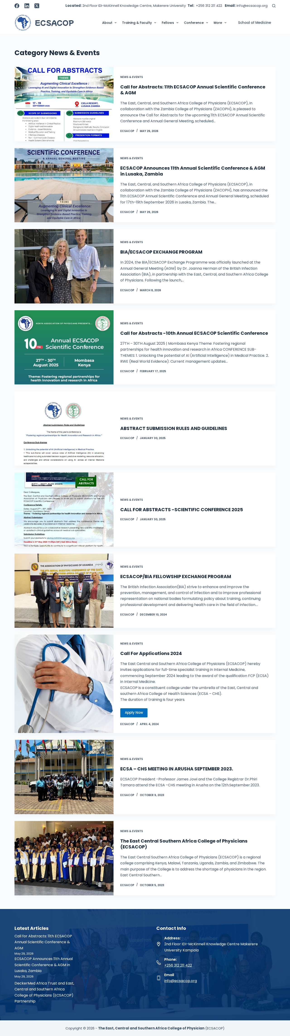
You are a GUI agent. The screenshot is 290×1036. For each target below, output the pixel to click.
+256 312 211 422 (178, 965)
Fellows (168, 22)
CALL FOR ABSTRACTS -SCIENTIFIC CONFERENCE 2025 (181, 509)
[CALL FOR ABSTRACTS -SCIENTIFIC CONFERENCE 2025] (64, 509)
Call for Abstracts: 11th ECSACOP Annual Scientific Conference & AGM (192, 90)
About (107, 22)
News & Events (131, 77)
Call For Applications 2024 (151, 653)
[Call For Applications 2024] (64, 684)
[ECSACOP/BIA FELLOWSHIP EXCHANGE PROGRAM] (64, 591)
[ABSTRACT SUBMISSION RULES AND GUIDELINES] (64, 428)
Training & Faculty (137, 22)
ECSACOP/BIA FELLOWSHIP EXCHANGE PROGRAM (175, 576)
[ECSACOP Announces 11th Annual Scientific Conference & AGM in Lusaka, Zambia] (64, 185)
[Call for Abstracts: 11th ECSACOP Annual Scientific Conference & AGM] (64, 104)
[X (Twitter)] (36, 5)
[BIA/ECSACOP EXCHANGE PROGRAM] (64, 266)
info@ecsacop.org (180, 980)
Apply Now (134, 712)
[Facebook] (16, 5)
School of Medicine (254, 22)
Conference (194, 22)
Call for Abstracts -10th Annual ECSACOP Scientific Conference (194, 333)
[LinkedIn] (26, 5)
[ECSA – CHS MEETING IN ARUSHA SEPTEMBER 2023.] (64, 777)
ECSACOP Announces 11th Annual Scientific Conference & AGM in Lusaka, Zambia (192, 171)
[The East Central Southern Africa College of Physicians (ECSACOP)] (64, 858)
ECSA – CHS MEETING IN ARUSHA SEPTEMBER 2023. (176, 769)
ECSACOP (54, 22)
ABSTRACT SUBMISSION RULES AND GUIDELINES (173, 428)
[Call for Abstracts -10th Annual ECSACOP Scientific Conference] (64, 347)
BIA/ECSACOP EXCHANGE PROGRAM (161, 252)
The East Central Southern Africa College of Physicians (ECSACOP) (183, 844)
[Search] (274, 5)
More (218, 22)
